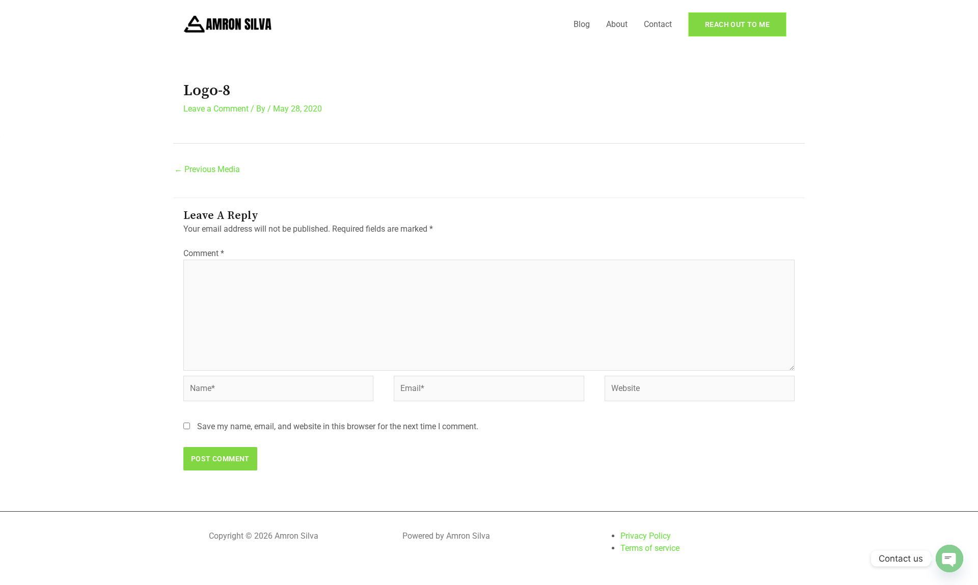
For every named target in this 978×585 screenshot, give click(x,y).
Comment (203, 253)
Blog (582, 24)
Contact (658, 24)
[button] (737, 24)
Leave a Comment (216, 109)
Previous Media (207, 169)
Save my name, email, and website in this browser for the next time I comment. (337, 426)
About (617, 24)
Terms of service (650, 548)
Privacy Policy (645, 536)
